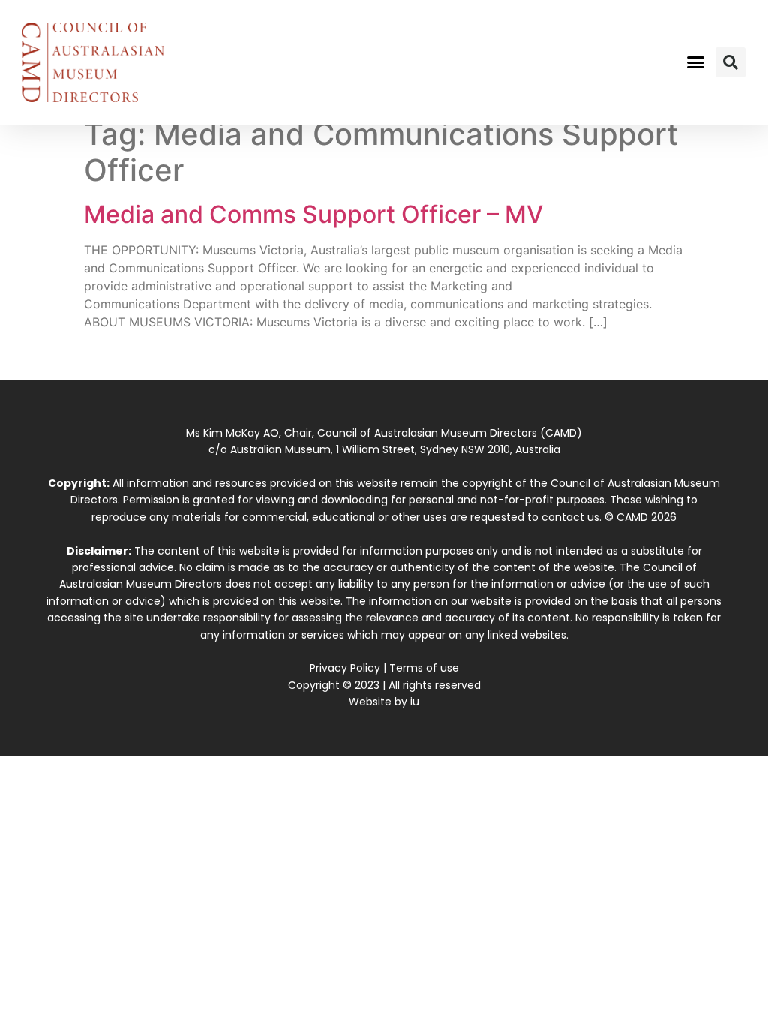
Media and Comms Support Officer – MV (313, 214)
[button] (695, 62)
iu (414, 701)
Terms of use (424, 667)
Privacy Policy (345, 667)
